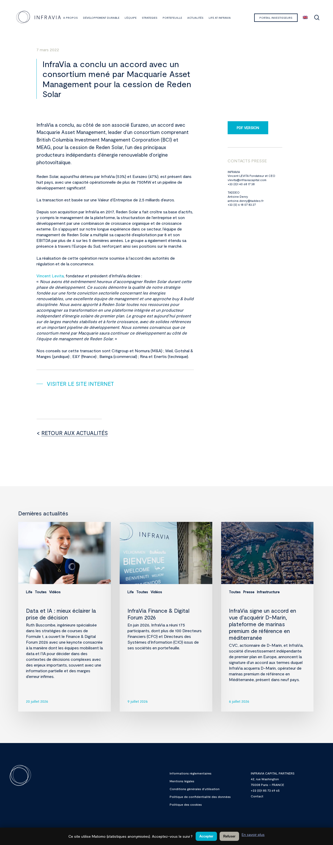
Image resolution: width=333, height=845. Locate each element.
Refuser (229, 836)
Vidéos (55, 592)
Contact (257, 796)
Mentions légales (182, 781)
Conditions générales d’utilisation (195, 789)
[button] (75, 383)
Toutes (41, 592)
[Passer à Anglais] (305, 18)
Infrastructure (268, 592)
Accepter (206, 836)
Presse (248, 592)
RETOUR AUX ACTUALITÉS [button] (74, 433)
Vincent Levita (50, 275)
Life (29, 592)
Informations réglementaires (191, 773)
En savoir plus (253, 834)
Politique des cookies (186, 804)
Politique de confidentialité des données (200, 796)
